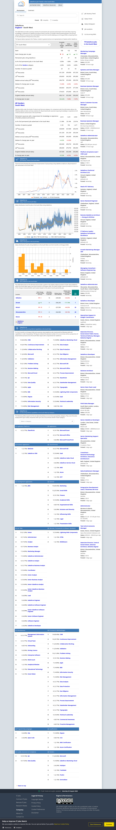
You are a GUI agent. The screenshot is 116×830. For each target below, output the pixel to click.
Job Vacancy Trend (90, 13)
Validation (31, 359)
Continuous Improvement (36, 345)
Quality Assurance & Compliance (26, 752)
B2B (29, 392)
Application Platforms (23, 426)
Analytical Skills (65, 500)
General (51, 482)
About (60, 5)
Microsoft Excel (32, 373)
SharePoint (63, 378)
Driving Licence (32, 650)
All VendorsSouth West (20, 104)
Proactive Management (67, 724)
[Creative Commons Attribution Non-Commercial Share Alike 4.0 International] (78, 800)
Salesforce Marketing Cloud (68, 340)
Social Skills (63, 490)
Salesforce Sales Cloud (67, 458)
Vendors (25, 65)
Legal (61, 519)
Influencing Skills (65, 514)
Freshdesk (63, 770)
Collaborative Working (35, 349)
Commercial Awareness (67, 719)
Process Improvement (67, 373)
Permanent (20, 10)
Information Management (68, 359)
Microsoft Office (65, 368)
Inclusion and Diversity (67, 509)
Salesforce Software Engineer (37, 605)
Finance (62, 495)
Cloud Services (53, 444)
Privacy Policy (36, 803)
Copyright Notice (37, 799)
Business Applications (23, 444)
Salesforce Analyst (33, 561)
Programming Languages (24, 729)
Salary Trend (88, 19)
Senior (30, 532)
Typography (63, 387)
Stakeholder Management (68, 382)
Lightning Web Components (69, 392)
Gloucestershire (21, 312)
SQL (29, 733)
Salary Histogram (89, 24)
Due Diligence (64, 354)
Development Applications (24, 482)
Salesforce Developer (34, 625)
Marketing (63, 486)
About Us (19, 813)
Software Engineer (33, 621)
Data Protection (65, 349)
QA (29, 378)
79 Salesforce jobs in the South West (90, 43)
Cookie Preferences (38, 809)
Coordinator (31, 570)
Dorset (18, 302)
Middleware (63, 542)
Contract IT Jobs (21, 799)
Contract (31, 10)
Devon (18, 317)
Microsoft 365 (64, 363)
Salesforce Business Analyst (36, 565)
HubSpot (62, 765)
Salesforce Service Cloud (67, 463)
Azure (62, 472)
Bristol (18, 307)
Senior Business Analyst (35, 580)
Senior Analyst (32, 575)
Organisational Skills (66, 505)
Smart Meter (32, 674)
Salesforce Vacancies (49, 5)
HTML (62, 537)
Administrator (32, 537)
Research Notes (21, 806)
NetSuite (30, 448)
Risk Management (33, 406)
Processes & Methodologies (57, 630)
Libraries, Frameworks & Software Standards (62, 528)
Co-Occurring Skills (90, 34)
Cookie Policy (36, 806)
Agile (29, 387)
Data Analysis (64, 345)
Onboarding (31, 645)
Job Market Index (35, 5)
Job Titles (19, 528)
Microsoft (31, 354)
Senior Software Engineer (36, 616)
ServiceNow (63, 779)
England (18, 27)
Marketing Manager (34, 551)
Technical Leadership (66, 401)
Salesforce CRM (32, 453)
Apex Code (31, 738)
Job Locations (88, 29)
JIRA (29, 486)
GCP (61, 477)
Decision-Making (33, 368)
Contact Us (20, 817)
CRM (29, 340)
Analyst (30, 542)
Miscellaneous (21, 630)
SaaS (61, 397)
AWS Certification (65, 742)
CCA (61, 406)
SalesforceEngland (20, 322)
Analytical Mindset (33, 664)
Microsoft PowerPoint (67, 440)
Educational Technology (35, 669)
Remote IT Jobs (21, 802)
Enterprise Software (34, 655)
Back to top (22, 786)
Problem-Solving (33, 363)
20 (75, 307)
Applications (52, 426)
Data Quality (32, 382)
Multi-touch (31, 660)
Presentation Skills (66, 523)
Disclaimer (35, 813)
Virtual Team (32, 641)
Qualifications (53, 729)
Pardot (62, 775)
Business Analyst (33, 546)
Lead (29, 595)
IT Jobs (18, 796)
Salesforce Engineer (34, 600)
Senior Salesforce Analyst (36, 584)
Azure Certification (66, 747)
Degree (30, 397)
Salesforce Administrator (35, 556)
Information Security (34, 401)
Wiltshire (18, 298)
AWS (61, 467)
